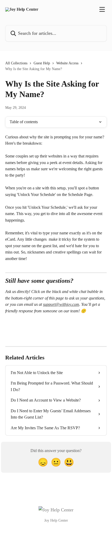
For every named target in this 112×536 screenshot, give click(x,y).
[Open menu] (102, 9)
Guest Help (42, 63)
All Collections (16, 63)
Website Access (67, 63)
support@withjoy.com (61, 304)
